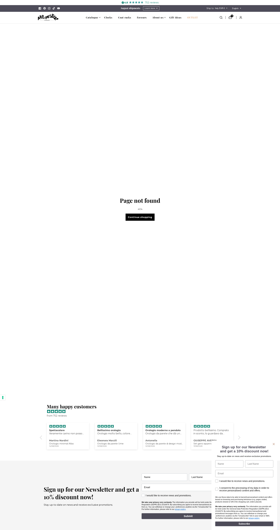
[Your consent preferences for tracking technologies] (3, 397)
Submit (188, 516)
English (235, 8)
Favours (142, 17)
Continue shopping (140, 217)
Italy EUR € (220, 8)
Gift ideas (175, 17)
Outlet (192, 17)
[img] (141, 411)
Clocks (108, 17)
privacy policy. (180, 509)
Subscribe (244, 524)
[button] (92, 17)
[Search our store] (222, 17)
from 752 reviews (57, 415)
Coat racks (124, 17)
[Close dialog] (274, 444)
